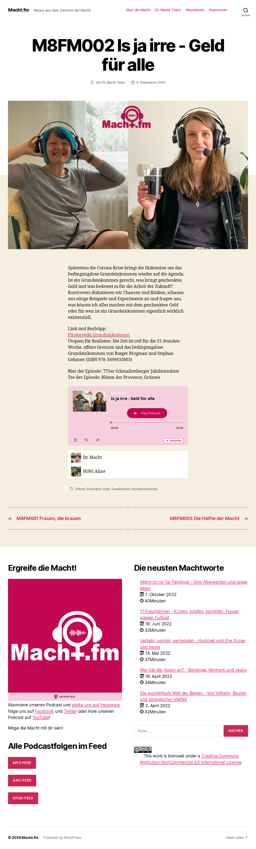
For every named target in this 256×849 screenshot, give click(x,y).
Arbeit (80, 489)
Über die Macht (138, 10)
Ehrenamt (94, 489)
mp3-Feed (22, 763)
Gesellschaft (120, 489)
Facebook (44, 711)
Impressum (218, 10)
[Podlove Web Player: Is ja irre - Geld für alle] (128, 415)
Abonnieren (195, 10)
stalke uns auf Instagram (96, 704)
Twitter (70, 711)
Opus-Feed (23, 798)
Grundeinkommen (144, 489)
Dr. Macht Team (168, 10)
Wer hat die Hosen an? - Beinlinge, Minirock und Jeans (193, 669)
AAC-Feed (22, 780)
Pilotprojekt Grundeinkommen (99, 335)
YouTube (40, 717)
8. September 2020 (150, 82)
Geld (105, 489)
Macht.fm (18, 10)
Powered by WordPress (62, 837)
